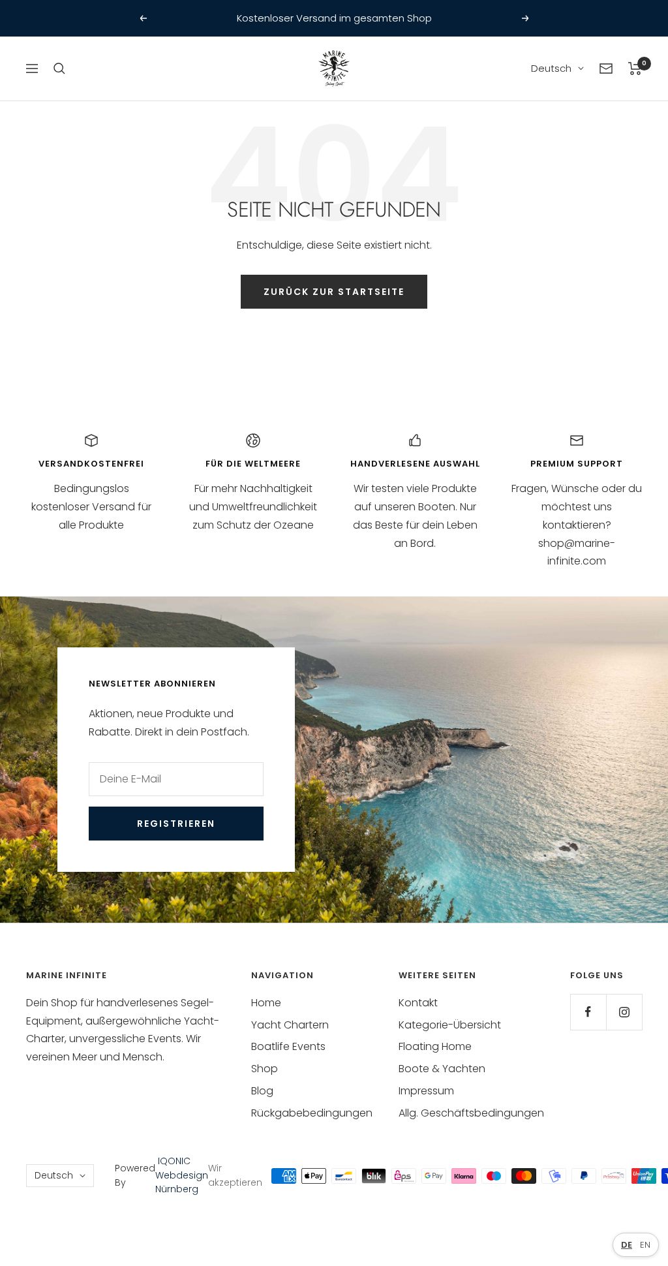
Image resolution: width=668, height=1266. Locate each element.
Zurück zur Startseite (334, 291)
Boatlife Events (288, 1046)
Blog (262, 1090)
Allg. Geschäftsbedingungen (471, 1112)
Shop (264, 1068)
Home (266, 1002)
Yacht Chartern (290, 1024)
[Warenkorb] (635, 68)
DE (626, 1245)
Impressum (426, 1090)
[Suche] (59, 68)
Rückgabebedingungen (311, 1112)
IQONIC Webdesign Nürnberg (181, 1175)
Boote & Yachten (442, 1068)
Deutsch (551, 68)
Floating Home (435, 1046)
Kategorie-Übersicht (450, 1024)
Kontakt (418, 1002)
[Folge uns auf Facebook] (588, 1012)
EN (645, 1245)
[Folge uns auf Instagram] (624, 1012)
